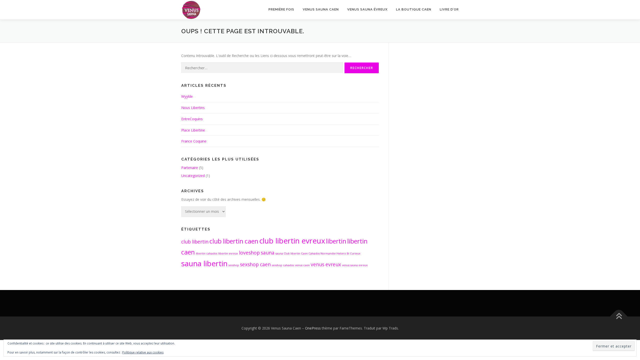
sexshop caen (255, 264)
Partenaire (189, 167)
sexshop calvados (283, 265)
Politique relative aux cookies (143, 352)
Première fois (281, 9)
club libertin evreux (292, 241)
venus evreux (326, 264)
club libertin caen (234, 241)
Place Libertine (193, 130)
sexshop (233, 265)
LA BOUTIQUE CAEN (413, 9)
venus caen (302, 265)
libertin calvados (206, 253)
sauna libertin (204, 263)
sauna (267, 253)
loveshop (249, 253)
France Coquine (193, 141)
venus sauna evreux (355, 265)
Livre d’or (449, 9)
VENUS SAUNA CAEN (321, 9)
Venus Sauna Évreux (367, 9)
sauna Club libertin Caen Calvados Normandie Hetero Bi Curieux (318, 253)
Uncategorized (193, 175)
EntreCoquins (192, 118)
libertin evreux (228, 253)
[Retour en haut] (619, 317)
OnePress (313, 328)
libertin (336, 241)
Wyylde (187, 96)
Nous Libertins (193, 107)
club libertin (194, 241)
